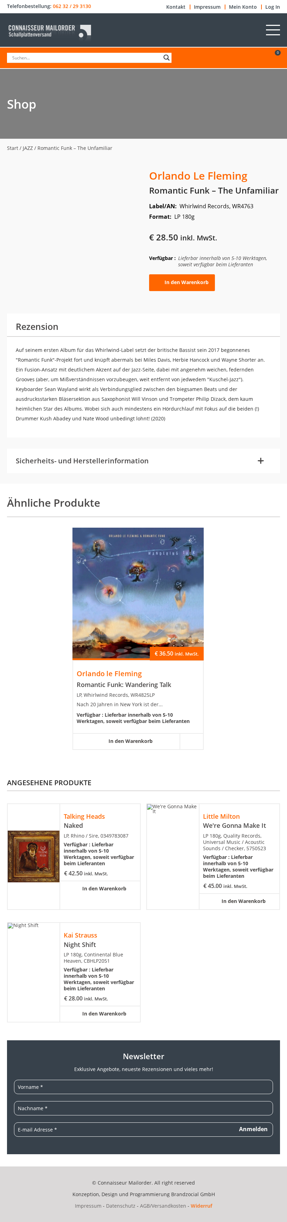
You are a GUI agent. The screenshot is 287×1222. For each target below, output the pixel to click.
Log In (272, 7)
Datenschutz (120, 1205)
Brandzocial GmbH (193, 1194)
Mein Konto (243, 7)
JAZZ (28, 148)
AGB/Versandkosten (163, 1205)
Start (12, 148)
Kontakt (176, 7)
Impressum (207, 7)
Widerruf (201, 1205)
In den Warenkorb (186, 282)
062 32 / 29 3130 (72, 6)
